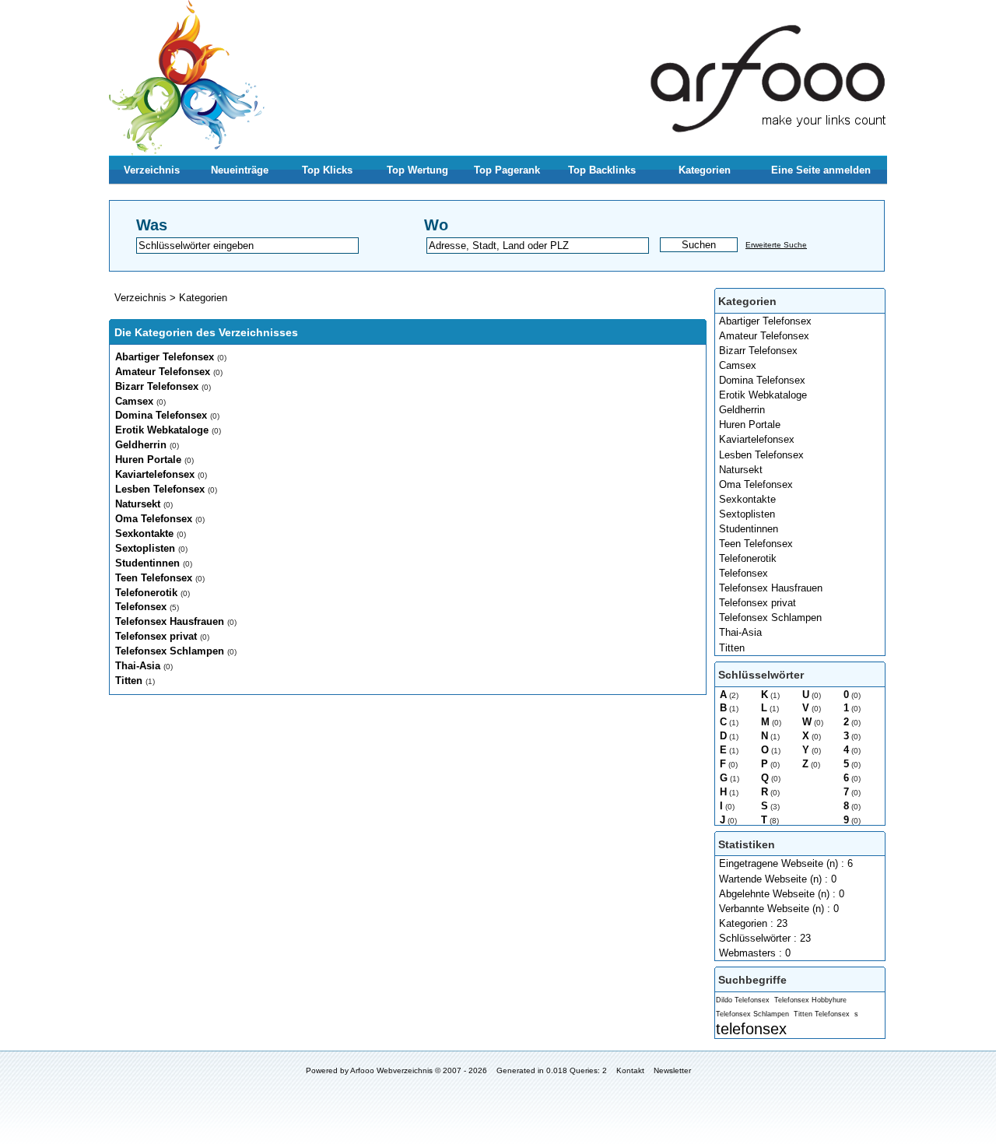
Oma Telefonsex (756, 484)
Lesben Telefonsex (761, 455)
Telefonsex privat (757, 603)
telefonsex (751, 1028)
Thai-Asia (740, 632)
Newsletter (672, 1070)
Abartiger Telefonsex (765, 321)
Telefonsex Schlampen (770, 617)
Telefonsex (743, 573)
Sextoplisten (747, 514)
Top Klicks (327, 170)
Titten (732, 648)
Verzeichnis (152, 170)
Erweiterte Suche (776, 244)
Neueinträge (239, 170)
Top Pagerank (507, 170)
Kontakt (630, 1070)
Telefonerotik (748, 558)
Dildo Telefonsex (743, 1000)
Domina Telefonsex (762, 380)
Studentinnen (748, 529)
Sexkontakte (747, 499)
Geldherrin (742, 410)
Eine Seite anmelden (821, 170)
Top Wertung (417, 170)
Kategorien (705, 170)
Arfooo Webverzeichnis (391, 1070)
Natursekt (741, 469)
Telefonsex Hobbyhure (810, 1000)
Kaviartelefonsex (756, 439)
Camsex (737, 365)
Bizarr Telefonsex (758, 350)
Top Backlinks (602, 170)
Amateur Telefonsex (764, 336)
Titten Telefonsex (822, 1014)
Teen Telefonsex (756, 543)
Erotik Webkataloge (763, 395)
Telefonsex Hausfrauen (770, 588)
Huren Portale (749, 424)
